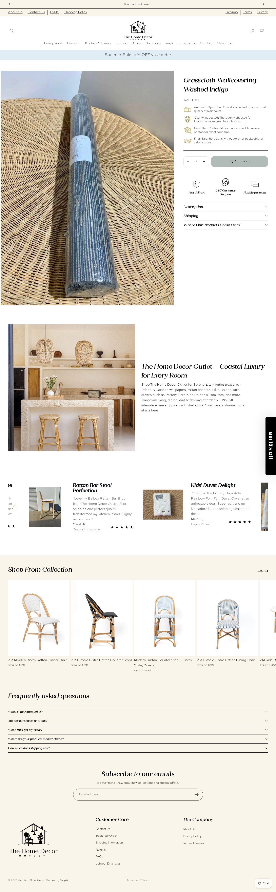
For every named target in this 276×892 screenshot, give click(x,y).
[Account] (252, 30)
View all (262, 570)
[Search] (11, 30)
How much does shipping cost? (29, 748)
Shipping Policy (75, 12)
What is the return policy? (25, 711)
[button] (14, 507)
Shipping (190, 215)
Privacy (262, 12)
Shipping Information (109, 842)
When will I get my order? (25, 730)
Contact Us (36, 12)
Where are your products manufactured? (36, 739)
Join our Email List (108, 863)
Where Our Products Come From (211, 224)
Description (193, 206)
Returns (231, 12)
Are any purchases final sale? (27, 721)
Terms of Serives (193, 843)
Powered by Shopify (57, 880)
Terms (247, 12)
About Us (15, 12)
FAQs (54, 12)
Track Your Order (106, 835)
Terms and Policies (138, 880)
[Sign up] (197, 794)
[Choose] (63, 650)
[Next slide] (263, 626)
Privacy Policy (192, 836)
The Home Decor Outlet (31, 880)
